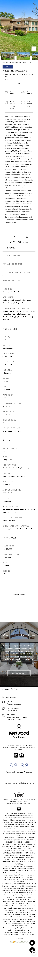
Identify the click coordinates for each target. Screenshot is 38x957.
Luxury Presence (24, 772)
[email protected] (13, 803)
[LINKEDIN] (22, 765)
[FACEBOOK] (11, 765)
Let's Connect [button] (19, 673)
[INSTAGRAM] (16, 765)
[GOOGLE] (27, 765)
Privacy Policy (27, 783)
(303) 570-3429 (12, 710)
